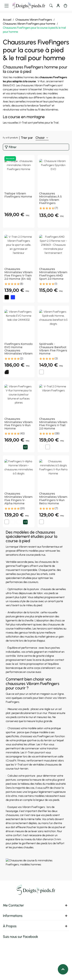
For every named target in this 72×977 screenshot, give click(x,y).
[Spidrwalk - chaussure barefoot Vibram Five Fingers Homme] (53, 324)
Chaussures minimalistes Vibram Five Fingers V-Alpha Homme (18, 498)
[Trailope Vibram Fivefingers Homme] (18, 173)
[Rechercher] (51, 5)
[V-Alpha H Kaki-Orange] (19, 522)
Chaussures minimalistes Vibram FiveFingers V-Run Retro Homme (53, 498)
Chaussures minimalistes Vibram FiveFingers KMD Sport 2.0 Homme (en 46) (53, 275)
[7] (49, 208)
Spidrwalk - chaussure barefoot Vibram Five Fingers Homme (53, 348)
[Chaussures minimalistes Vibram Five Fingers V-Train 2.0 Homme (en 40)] (18, 249)
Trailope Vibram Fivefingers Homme (18, 195)
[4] (15, 284)
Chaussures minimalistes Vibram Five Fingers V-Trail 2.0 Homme (53, 423)
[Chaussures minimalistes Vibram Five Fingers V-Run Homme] (18, 398)
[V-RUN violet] (19, 447)
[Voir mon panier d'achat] (65, 5)
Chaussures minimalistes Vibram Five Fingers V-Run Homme (18, 423)
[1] (39, 208)
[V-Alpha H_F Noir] (6, 522)
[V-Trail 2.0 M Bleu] (47, 447)
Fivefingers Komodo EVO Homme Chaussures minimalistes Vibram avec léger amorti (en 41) (18, 352)
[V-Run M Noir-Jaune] (6, 447)
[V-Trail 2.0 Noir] (41, 447)
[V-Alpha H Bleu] (13, 522)
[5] (46, 208)
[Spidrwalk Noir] (41, 372)
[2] (9, 284)
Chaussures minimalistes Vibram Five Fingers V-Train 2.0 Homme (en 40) (18, 273)
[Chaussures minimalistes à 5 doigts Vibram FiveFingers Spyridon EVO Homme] (53, 173)
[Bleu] (13, 297)
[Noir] (6, 297)
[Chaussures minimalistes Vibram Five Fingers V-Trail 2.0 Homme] (53, 398)
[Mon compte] (58, 5)
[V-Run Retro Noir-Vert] (41, 522)
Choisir (41, 137)
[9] (52, 208)
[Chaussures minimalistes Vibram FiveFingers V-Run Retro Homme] (53, 473)
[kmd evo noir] (6, 372)
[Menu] (6, 5)
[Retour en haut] (63, 969)
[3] (43, 208)
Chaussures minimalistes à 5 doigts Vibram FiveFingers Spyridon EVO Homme (50, 201)
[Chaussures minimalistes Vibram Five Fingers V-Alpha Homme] (18, 473)
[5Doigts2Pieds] (28, 5)
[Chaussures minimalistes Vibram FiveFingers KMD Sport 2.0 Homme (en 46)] (53, 249)
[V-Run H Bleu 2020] (13, 447)
